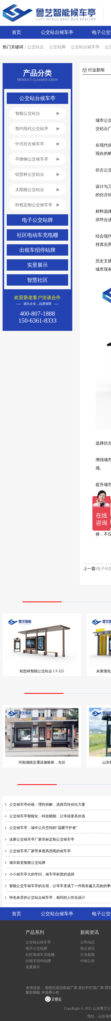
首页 (16, 32)
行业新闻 (87, 955)
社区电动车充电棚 (40, 955)
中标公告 (87, 961)
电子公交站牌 (36, 948)
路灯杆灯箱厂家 (91, 988)
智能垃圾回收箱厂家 (61, 988)
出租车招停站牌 (38, 961)
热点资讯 (87, 948)
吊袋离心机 (50, 992)
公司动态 (87, 942)
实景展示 (33, 967)
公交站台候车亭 (57, 32)
